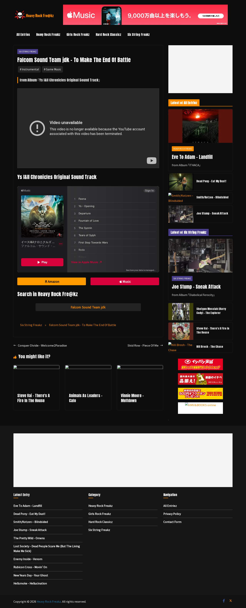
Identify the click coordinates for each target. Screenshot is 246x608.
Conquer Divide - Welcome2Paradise (42, 345)
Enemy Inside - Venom (27, 559)
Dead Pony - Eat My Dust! (211, 181)
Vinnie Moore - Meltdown (132, 398)
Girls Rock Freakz (78, 34)
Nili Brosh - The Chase (209, 347)
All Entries (23, 34)
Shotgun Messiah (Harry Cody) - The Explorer (211, 311)
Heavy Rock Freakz (48, 34)
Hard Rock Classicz (108, 34)
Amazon (53, 281)
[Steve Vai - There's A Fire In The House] (36, 368)
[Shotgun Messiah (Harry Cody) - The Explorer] (180, 311)
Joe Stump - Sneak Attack (212, 213)
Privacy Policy (172, 514)
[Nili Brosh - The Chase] (180, 347)
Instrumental (30, 69)
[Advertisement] (200, 69)
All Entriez (170, 506)
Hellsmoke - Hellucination (30, 583)
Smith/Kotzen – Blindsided (212, 197)
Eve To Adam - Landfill (192, 157)
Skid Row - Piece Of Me (143, 345)
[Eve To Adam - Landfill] (200, 126)
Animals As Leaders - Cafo (85, 398)
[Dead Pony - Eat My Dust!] (180, 182)
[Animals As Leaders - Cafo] (88, 368)
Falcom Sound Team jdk (88, 307)
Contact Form (172, 522)
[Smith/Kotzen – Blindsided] (180, 198)
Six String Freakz (138, 34)
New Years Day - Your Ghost (30, 575)
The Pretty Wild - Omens (29, 538)
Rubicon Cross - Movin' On (30, 567)
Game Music (53, 69)
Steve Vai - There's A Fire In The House (33, 398)
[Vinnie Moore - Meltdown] (140, 368)
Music (127, 281)
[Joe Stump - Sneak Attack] (180, 214)
